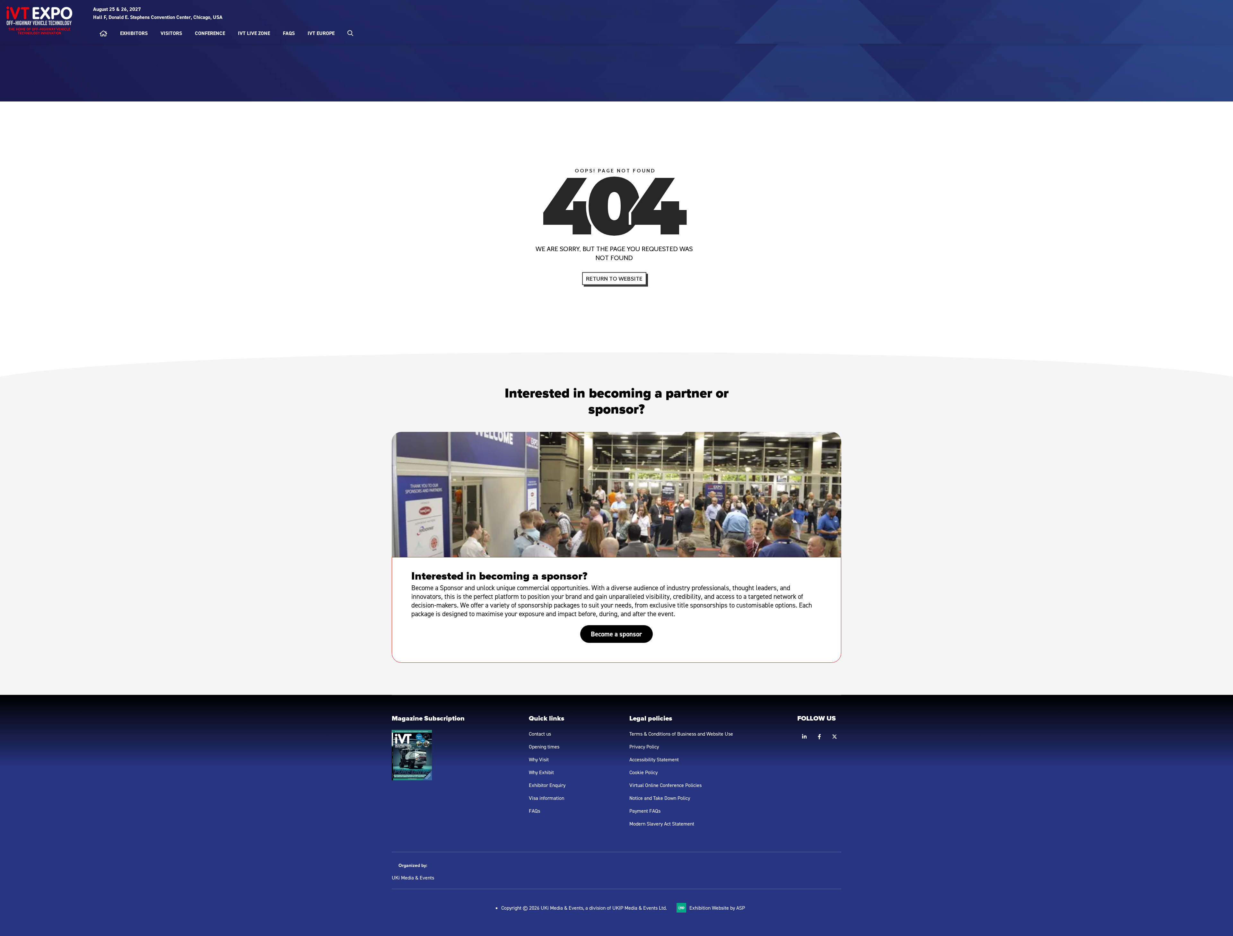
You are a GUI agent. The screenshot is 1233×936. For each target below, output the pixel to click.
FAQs (289, 33)
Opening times (544, 746)
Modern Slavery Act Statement (661, 823)
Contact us (540, 733)
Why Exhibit (541, 772)
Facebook (819, 737)
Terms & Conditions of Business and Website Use (681, 733)
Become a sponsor (616, 634)
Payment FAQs (644, 811)
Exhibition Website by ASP (717, 908)
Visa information (546, 798)
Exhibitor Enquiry (547, 785)
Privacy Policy (644, 746)
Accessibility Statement (654, 759)
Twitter (834, 737)
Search (350, 33)
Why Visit (539, 759)
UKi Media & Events (413, 877)
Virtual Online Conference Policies (665, 785)
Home (103, 33)
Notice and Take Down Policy (659, 798)
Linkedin (804, 737)
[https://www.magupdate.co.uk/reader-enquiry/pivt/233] (412, 778)
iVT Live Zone (254, 33)
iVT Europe (321, 33)
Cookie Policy (643, 772)
